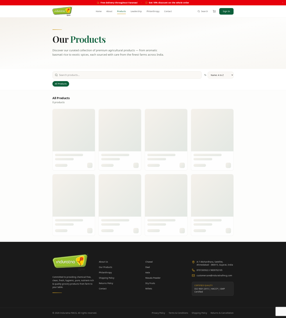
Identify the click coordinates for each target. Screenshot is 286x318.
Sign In (226, 11)
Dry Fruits (150, 283)
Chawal (149, 261)
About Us (103, 261)
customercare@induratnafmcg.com (214, 275)
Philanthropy (153, 11)
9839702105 (216, 270)
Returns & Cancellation (222, 312)
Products (121, 11)
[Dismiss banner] (282, 2)
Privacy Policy (158, 312)
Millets (148, 288)
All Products (61, 83)
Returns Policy (106, 283)
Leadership (136, 11)
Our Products (105, 267)
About (109, 11)
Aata (147, 272)
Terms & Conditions (178, 312)
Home (99, 11)
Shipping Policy (106, 277)
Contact (168, 11)
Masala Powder (153, 277)
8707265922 (203, 270)
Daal (147, 267)
